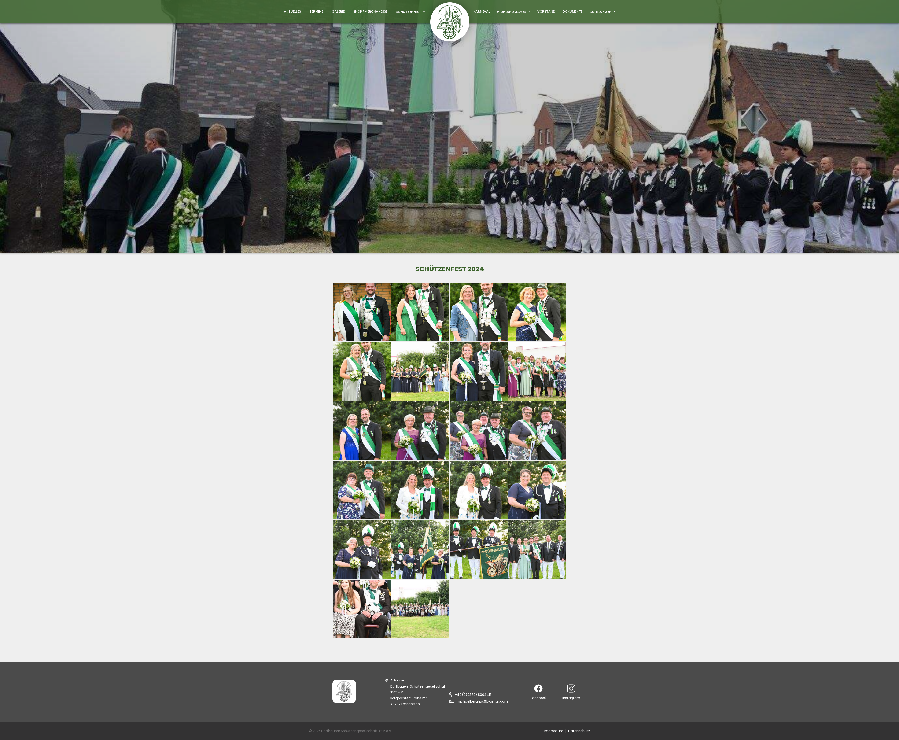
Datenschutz (579, 731)
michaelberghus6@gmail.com (482, 701)
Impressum (553, 731)
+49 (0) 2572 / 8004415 (473, 694)
